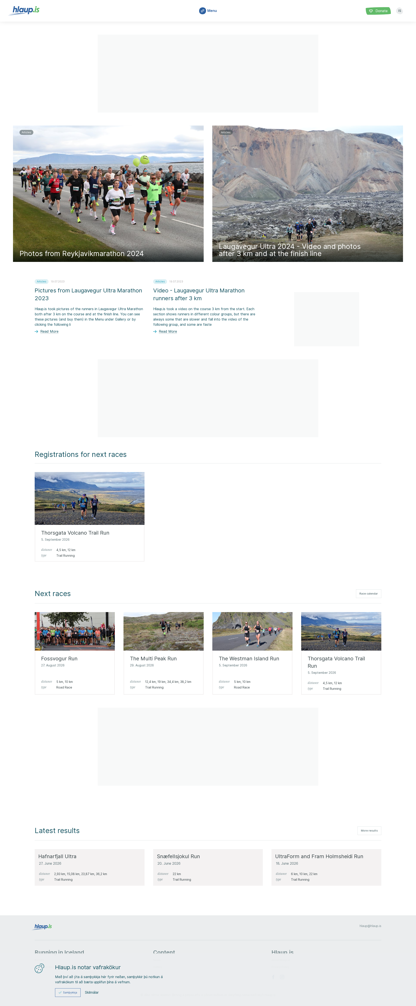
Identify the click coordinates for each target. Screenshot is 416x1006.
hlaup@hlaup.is (370, 926)
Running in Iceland (59, 952)
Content (164, 952)
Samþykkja (70, 992)
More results (369, 830)
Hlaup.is (282, 952)
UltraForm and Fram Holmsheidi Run (319, 856)
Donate (381, 11)
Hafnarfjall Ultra (57, 856)
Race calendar (368, 593)
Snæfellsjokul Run (178, 856)
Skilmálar (92, 992)
